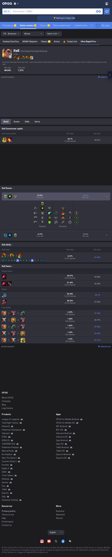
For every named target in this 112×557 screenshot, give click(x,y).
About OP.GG (7, 397)
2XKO (4, 472)
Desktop (5, 479)
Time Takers (7, 475)
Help (4, 518)
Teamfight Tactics (10, 423)
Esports (5, 493)
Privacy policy (8, 511)
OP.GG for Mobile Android (67, 419)
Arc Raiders (7, 454)
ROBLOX (6, 440)
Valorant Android (64, 433)
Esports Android (63, 454)
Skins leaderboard (61, 25)
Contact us (7, 525)
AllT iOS (59, 430)
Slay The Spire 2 (9, 458)
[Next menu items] (98, 25)
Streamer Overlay (10, 500)
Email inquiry (7, 521)
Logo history (7, 408)
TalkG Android (62, 447)
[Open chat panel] (110, 75)
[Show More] (16, 3)
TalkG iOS (60, 451)
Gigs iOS (60, 444)
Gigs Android (62, 440)
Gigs (4, 496)
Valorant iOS (62, 437)
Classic (44, 25)
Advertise (60, 514)
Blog (4, 404)
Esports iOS (61, 458)
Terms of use (8, 514)
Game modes (28, 25)
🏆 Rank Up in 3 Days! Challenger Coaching (67, 18)
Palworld (6, 426)
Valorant (6, 433)
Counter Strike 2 (9, 461)
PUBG (4, 437)
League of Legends (10, 419)
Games (5, 482)
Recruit (59, 518)
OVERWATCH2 (8, 444)
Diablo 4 (5, 468)
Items (37, 121)
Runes (17, 121)
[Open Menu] (107, 3)
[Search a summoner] (98, 11)
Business (60, 511)
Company (6, 401)
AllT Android (61, 426)
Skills (27, 121)
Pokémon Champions (12, 430)
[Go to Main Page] (7, 3)
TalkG (4, 489)
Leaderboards (80, 25)
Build (6, 121)
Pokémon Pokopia (10, 447)
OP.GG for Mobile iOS (65, 423)
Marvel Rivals (8, 451)
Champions (9, 25)
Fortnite (5, 465)
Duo (3, 486)
